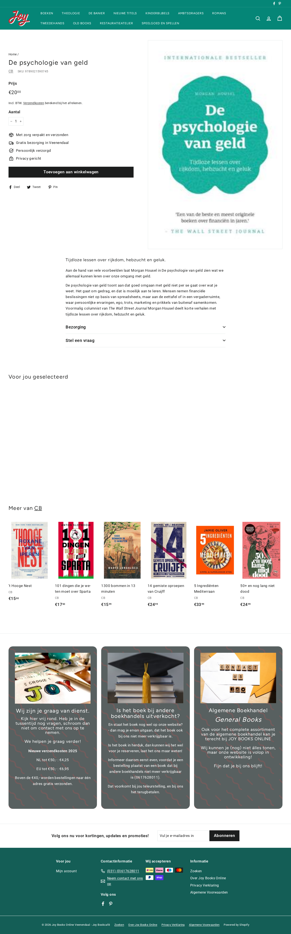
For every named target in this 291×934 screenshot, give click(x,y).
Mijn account (66, 871)
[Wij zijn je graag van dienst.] (53, 678)
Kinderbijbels (158, 13)
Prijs (13, 83)
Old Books (82, 23)
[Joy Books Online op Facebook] (103, 903)
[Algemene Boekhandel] (238, 678)
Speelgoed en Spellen (160, 23)
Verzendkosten (33, 103)
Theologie (71, 13)
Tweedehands (52, 23)
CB (11, 71)
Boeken (46, 13)
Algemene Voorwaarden (209, 892)
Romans (219, 13)
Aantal (14, 111)
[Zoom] (215, 144)
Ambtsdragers (191, 13)
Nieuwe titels (125, 13)
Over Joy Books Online (208, 878)
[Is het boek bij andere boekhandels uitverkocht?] (145, 678)
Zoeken (196, 871)
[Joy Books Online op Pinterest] (110, 903)
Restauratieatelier (116, 23)
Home (13, 54)
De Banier (97, 13)
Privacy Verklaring (204, 885)
